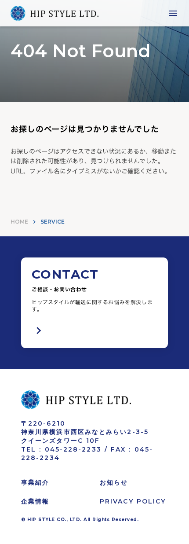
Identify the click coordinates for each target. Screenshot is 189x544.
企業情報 (35, 501)
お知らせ (114, 482)
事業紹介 (35, 482)
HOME (19, 221)
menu (173, 13)
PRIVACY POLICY (133, 501)
